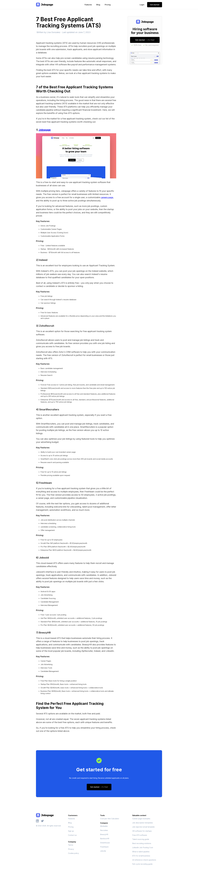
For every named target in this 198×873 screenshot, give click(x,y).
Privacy (71, 849)
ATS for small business (141, 856)
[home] (44, 4)
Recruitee (104, 830)
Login (142, 5)
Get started (154, 5)
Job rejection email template (143, 827)
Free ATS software (139, 835)
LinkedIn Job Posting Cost (142, 847)
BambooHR (104, 838)
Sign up (71, 831)
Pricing (108, 5)
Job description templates (142, 823)
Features (88, 5)
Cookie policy (73, 853)
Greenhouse (105, 843)
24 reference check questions (144, 860)
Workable (104, 826)
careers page (107, 197)
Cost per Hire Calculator (109, 819)
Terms (70, 845)
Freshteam (104, 847)
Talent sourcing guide (140, 839)
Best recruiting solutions (141, 843)
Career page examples (141, 819)
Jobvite (103, 851)
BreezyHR (104, 834)
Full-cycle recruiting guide (142, 864)
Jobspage (45, 129)
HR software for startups (142, 831)
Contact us (72, 835)
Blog (98, 5)
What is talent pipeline (140, 852)
